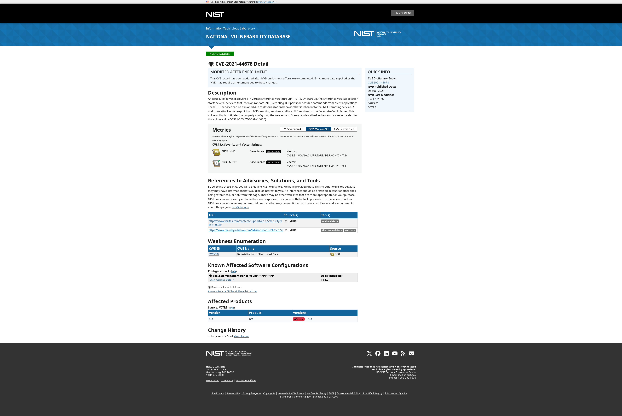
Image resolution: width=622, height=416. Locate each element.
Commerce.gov (302, 396)
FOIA (331, 393)
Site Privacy (218, 393)
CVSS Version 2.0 (344, 129)
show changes (241, 336)
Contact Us (227, 380)
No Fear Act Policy (316, 393)
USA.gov (333, 396)
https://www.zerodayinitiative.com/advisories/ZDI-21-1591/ (245, 230)
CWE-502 (214, 254)
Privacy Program (251, 393)
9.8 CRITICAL (273, 151)
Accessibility (233, 393)
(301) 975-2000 (215, 374)
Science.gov (319, 396)
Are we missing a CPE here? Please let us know (232, 291)
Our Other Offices (246, 380)
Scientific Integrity (372, 393)
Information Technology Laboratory (230, 28)
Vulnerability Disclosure (291, 393)
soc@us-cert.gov (407, 374)
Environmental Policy (348, 393)
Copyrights (269, 393)
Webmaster (212, 380)
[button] (402, 13)
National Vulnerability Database (248, 36)
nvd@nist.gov (240, 207)
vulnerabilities (220, 53)
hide (233, 271)
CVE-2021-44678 (378, 82)
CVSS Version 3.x (318, 129)
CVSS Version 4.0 (293, 129)
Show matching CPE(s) (221, 279)
